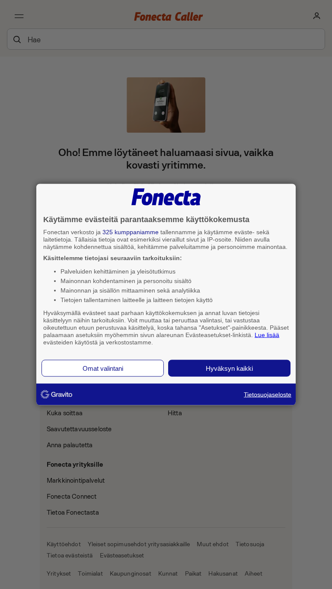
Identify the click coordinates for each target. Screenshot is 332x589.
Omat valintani (103, 368)
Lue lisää (267, 334)
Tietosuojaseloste (267, 394)
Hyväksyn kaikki (229, 368)
